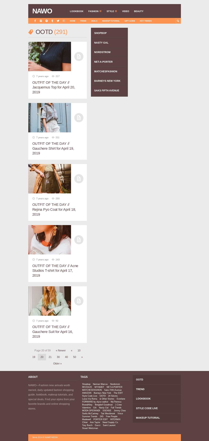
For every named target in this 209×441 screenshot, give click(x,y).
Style (110, 11)
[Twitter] (58, 21)
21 (50, 357)
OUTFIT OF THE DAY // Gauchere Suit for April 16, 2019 (52, 332)
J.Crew (118, 405)
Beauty (138, 11)
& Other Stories (107, 399)
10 (79, 350)
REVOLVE (87, 387)
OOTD (103, 396)
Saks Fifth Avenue (113, 390)
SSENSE (107, 411)
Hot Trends (146, 21)
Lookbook (76, 11)
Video (125, 11)
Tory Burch (87, 425)
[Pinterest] (46, 21)
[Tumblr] (52, 21)
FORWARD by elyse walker (95, 402)
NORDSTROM (102, 52)
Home (72, 21)
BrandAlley (87, 405)
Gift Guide (130, 21)
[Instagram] (41, 21)
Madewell (86, 419)
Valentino (86, 408)
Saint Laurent (109, 425)
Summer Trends (89, 416)
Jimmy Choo (120, 411)
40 (66, 357)
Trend (83, 21)
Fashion (93, 11)
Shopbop (86, 384)
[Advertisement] (156, 86)
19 (33, 357)
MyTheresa (116, 402)
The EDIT (118, 393)
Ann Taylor (95, 422)
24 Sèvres (113, 396)
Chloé (85, 422)
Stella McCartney (90, 413)
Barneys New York (102, 393)
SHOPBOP (100, 33)
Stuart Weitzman (90, 428)
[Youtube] (64, 21)
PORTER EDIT (100, 419)
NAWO (42, 11)
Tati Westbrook (108, 413)
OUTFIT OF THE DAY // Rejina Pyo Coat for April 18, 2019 (54, 209)
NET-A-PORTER (103, 61)
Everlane (121, 399)
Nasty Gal (103, 408)
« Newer (61, 350)
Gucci (97, 425)
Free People (111, 416)
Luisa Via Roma (89, 399)
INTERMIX (115, 419)
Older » (57, 363)
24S (102, 416)
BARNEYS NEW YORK (107, 80)
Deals (94, 21)
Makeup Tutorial (111, 21)
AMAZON (86, 393)
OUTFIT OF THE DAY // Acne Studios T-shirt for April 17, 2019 (55, 270)
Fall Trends (116, 408)
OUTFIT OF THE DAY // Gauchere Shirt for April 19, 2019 (53, 148)
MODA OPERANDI (91, 411)
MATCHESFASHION (105, 71)
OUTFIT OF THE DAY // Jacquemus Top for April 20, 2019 (53, 87)
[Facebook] (35, 21)
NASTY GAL (101, 42)
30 (58, 357)
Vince (120, 413)
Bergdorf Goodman (104, 405)
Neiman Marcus (100, 384)
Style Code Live (89, 396)
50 (74, 357)
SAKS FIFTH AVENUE (106, 90)
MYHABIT (99, 387)
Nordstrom (115, 384)
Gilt (94, 408)
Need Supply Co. (111, 422)
